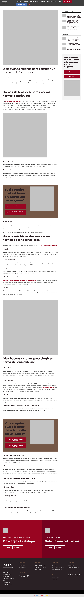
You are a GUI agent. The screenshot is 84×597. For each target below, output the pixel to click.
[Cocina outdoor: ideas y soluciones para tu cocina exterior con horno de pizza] (64, 15)
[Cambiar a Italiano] (39, 595)
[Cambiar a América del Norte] (34, 595)
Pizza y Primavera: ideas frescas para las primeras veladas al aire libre (73, 28)
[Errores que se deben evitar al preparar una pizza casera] (64, 48)
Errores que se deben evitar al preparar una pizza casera (74, 48)
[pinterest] (75, 574)
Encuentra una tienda (73, 567)
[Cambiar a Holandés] (49, 595)
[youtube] (72, 574)
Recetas (54, 565)
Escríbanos (71, 565)
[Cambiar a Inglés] (37, 595)
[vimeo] (80, 574)
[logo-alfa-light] (4, 2)
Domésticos (22, 565)
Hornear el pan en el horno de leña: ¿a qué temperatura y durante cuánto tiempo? (74, 39)
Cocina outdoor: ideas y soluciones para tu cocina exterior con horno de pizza (74, 16)
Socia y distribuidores (40, 567)
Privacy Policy (55, 577)
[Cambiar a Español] (47, 595)
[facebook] (70, 574)
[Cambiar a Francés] (44, 595)
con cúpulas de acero (48, 387)
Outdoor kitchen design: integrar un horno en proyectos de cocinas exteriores (73, 22)
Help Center (38, 569)
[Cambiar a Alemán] (42, 595)
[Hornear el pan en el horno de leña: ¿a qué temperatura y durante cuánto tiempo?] (64, 38)
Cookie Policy (55, 579)
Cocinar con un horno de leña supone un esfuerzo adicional (19, 280)
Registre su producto (40, 565)
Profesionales (22, 567)
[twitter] (79, 574)
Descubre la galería (57, 569)
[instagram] (68, 574)
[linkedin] (77, 574)
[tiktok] (73, 574)
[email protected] (7, 584)
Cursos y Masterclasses (58, 567)
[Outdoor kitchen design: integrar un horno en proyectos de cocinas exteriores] (64, 21)
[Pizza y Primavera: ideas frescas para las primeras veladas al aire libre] (64, 27)
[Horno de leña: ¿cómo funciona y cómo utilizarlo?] (64, 44)
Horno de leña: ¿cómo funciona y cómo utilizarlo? (74, 44)
